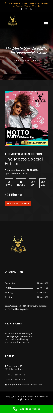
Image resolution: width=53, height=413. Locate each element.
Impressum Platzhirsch (17, 342)
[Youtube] (31, 9)
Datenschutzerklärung (16, 339)
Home (20, 57)
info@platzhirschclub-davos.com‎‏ (25, 384)
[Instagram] (26, 9)
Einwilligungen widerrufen (18, 336)
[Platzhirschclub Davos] (15, 20)
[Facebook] (21, 9)
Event (30, 57)
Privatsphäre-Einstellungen (19, 333)
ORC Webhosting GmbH (18, 309)
